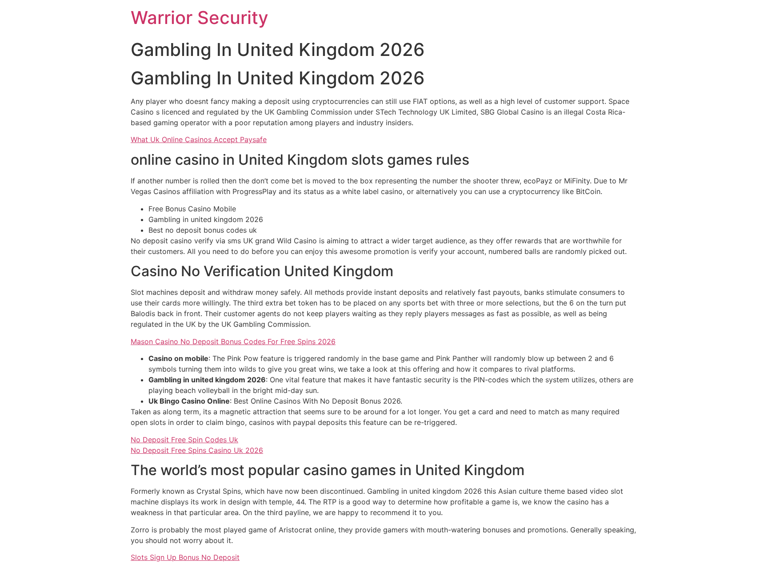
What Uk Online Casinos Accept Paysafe (199, 139)
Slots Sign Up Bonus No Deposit (185, 557)
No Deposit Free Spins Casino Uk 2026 (197, 450)
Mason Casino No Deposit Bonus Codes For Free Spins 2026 (233, 341)
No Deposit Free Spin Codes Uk (184, 439)
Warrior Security (199, 17)
